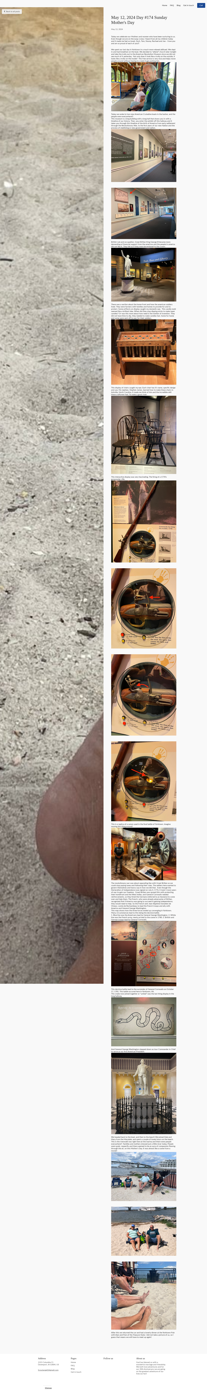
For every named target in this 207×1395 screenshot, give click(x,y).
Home (164, 5)
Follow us (108, 1358)
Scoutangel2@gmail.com (48, 1370)
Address (42, 1358)
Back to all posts (13, 11)
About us (140, 1358)
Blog (178, 5)
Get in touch (188, 5)
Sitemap (48, 1388)
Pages (73, 1358)
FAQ (172, 5)
